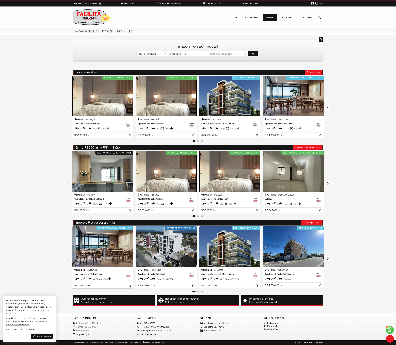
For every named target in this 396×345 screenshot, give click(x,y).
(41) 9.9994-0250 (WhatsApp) (154, 327)
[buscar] (253, 53)
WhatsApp (272, 329)
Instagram (272, 323)
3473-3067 (130, 3)
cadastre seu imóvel (213, 327)
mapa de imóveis (212, 331)
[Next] (327, 108)
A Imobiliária (251, 17)
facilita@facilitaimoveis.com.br (156, 331)
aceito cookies (43, 336)
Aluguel (286, 17)
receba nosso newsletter (216, 323)
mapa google (82, 334)
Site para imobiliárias (303, 342)
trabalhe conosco (149, 334)
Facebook (272, 326)
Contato (305, 17)
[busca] (319, 17)
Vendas (269, 17)
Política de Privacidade (155, 343)
